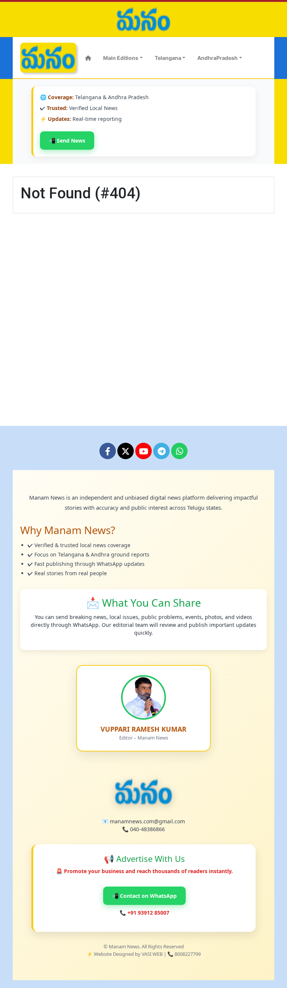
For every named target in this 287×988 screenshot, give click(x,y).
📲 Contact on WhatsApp (144, 895)
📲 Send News (67, 140)
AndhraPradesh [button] (217, 58)
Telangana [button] (168, 58)
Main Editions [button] (120, 58)
